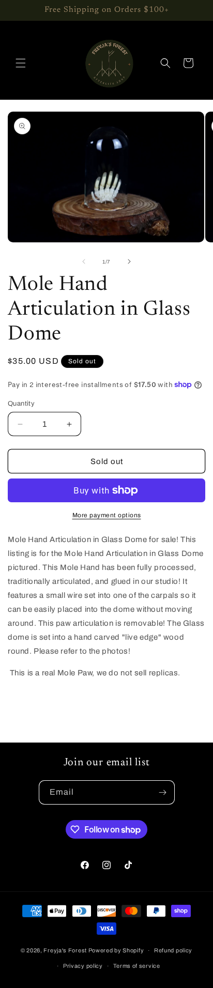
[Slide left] (83, 261)
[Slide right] (129, 261)
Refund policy (173, 950)
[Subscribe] (162, 792)
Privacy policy (83, 966)
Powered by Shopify (116, 950)
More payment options (106, 515)
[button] (20, 63)
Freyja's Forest (65, 950)
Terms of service (136, 966)
